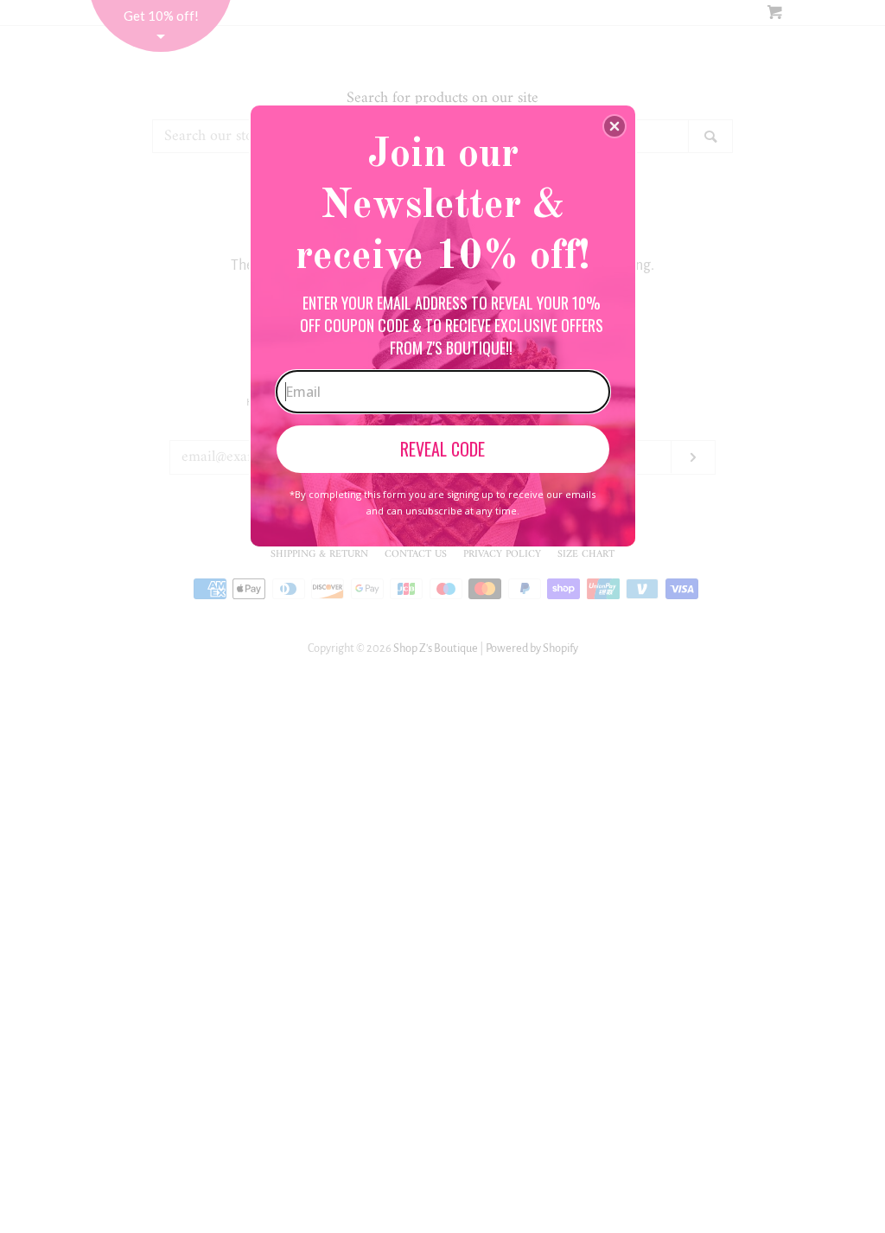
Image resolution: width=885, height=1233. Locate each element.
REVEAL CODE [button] (442, 449)
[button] (614, 126)
